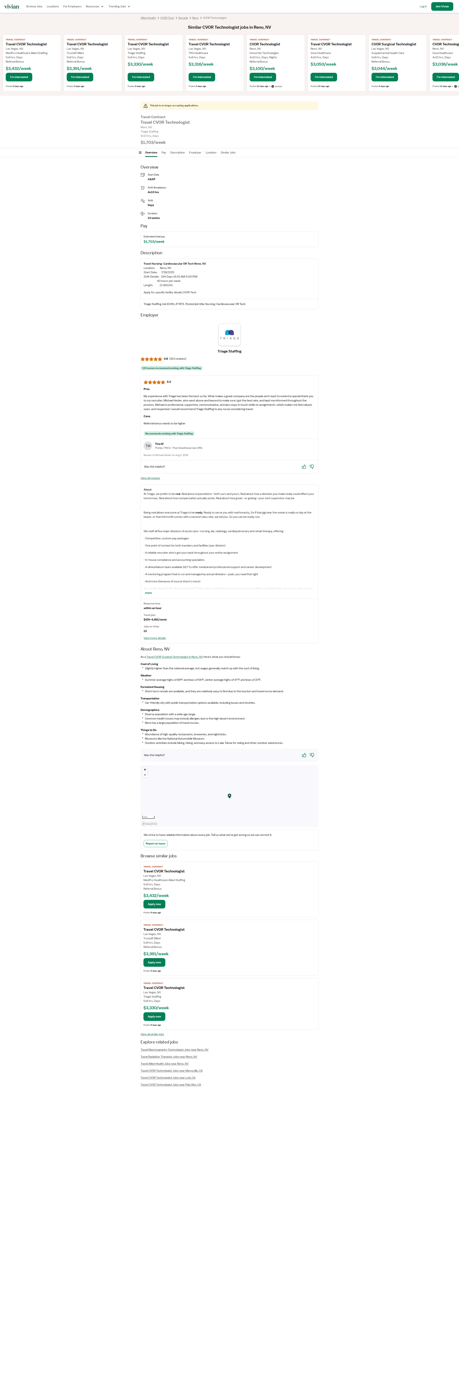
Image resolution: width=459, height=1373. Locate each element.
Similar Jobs (228, 152)
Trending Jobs (117, 6)
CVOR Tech (167, 18)
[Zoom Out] (145, 774)
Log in (423, 6)
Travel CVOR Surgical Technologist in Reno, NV (174, 657)
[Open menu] (140, 152)
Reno (195, 18)
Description (177, 152)
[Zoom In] (145, 769)
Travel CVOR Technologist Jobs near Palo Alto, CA (171, 1084)
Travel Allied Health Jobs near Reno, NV (165, 1064)
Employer (195, 152)
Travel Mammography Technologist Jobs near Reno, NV (175, 1050)
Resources (92, 6)
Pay (164, 152)
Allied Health (148, 18)
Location (211, 152)
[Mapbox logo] (149, 824)
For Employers (72, 6)
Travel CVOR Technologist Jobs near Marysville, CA (172, 1071)
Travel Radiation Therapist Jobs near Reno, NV (169, 1057)
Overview (151, 152)
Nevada (183, 18)
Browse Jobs (34, 6)
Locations (53, 6)
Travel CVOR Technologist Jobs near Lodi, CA (168, 1078)
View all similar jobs (152, 1034)
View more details (155, 638)
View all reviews (150, 478)
